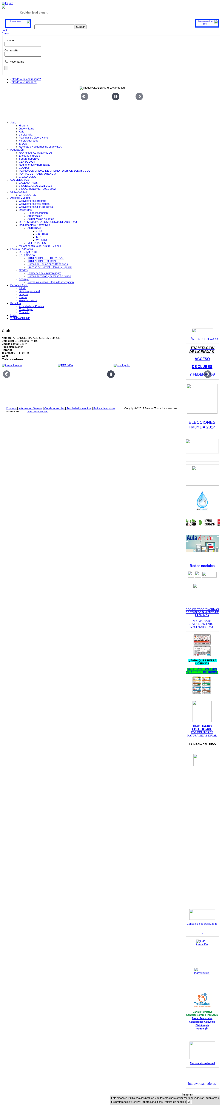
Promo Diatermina (202, 1018)
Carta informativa (202, 1012)
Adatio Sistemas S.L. (37, 411)
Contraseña (11, 50)
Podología (202, 1028)
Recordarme (16, 61)
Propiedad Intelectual (78, 408)
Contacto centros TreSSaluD (202, 1015)
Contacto (11, 408)
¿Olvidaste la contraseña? (25, 79)
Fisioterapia (202, 1025)
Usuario (9, 40)
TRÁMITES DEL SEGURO (202, 339)
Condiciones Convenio (202, 1021)
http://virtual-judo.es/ (202, 1083)
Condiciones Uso (54, 408)
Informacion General (30, 408)
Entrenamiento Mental (202, 1063)
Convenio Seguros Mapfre (202, 923)
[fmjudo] (7, 3)
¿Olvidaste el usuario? (23, 82)
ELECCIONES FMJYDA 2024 (202, 424)
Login (5, 30)
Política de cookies (104, 408)
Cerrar (5, 33)
